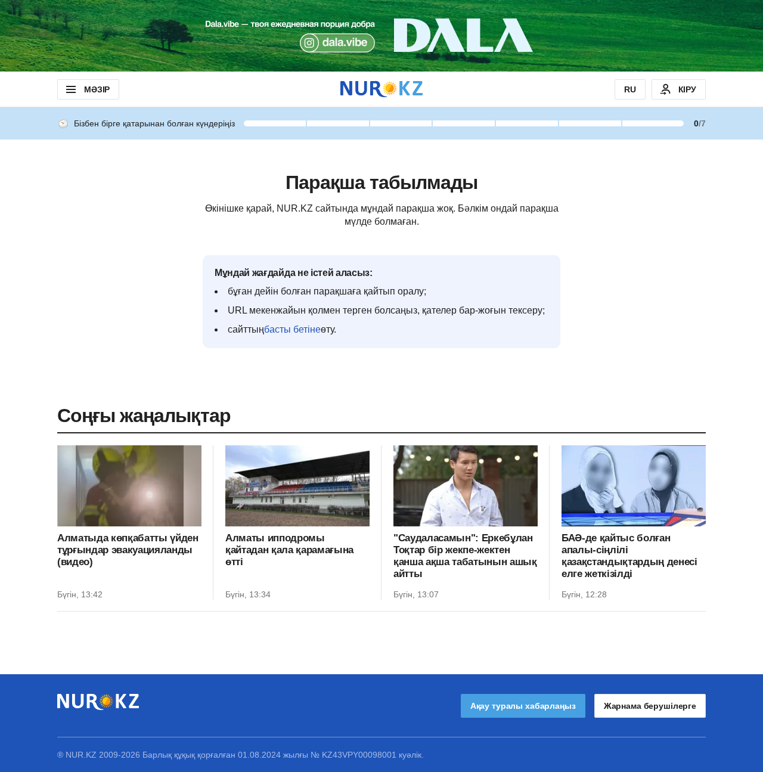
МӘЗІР (97, 89)
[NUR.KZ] (381, 89)
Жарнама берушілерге (650, 706)
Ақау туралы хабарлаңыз (523, 706)
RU (630, 89)
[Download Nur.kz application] (381, 36)
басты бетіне (292, 329)
